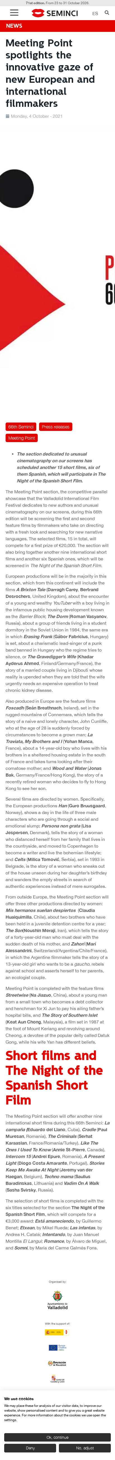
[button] (16, 13)
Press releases (56, 426)
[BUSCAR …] (107, 13)
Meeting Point (21, 437)
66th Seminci (20, 426)
